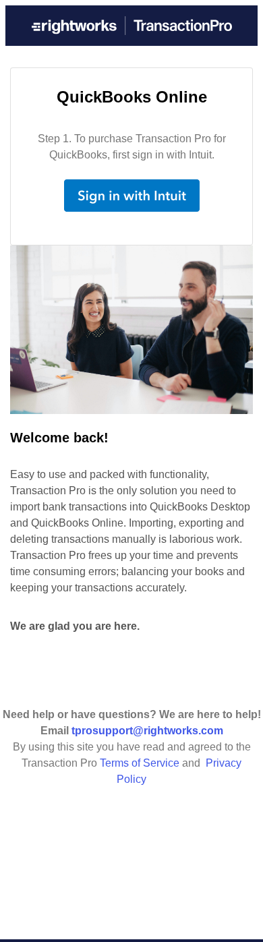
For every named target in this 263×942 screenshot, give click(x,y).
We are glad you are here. (75, 626)
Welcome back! (59, 437)
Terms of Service (139, 763)
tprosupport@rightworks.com (147, 730)
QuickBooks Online (132, 97)
